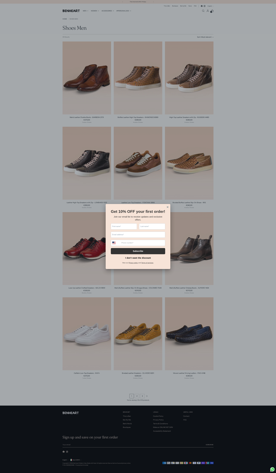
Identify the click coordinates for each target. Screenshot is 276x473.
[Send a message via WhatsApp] (272, 469)
